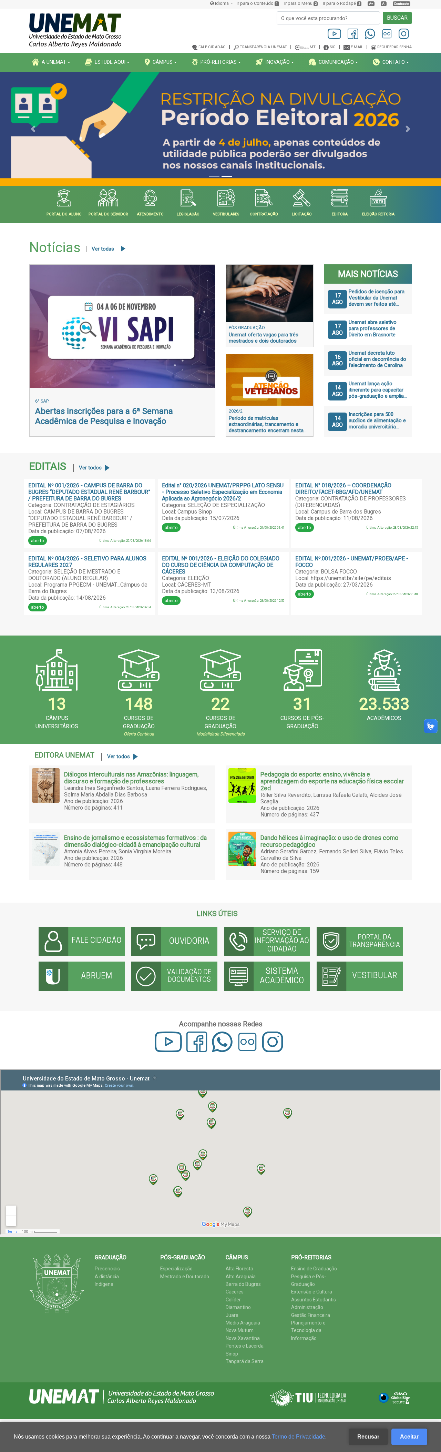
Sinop (232, 1354)
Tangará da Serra (245, 1361)
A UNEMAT (54, 62)
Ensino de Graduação (314, 1268)
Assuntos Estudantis (313, 1299)
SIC (333, 47)
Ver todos (90, 468)
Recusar (368, 1437)
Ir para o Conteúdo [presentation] (255, 3)
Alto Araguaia (241, 1276)
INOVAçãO (277, 62)
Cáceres (235, 1291)
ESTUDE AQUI (110, 62)
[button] (33, 129)
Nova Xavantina (243, 1338)
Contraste (401, 4)
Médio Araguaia (243, 1323)
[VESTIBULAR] (360, 976)
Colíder (233, 1299)
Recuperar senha (394, 47)
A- (384, 4)
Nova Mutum (240, 1330)
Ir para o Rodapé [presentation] (339, 3)
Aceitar (409, 1437)
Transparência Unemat (263, 47)
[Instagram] (404, 33)
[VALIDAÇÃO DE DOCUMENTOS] (174, 976)
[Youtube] (335, 33)
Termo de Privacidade (298, 1437)
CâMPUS (163, 62)
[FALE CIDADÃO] (81, 941)
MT (313, 47)
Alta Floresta (239, 1268)
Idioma (222, 3)
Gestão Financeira (310, 1315)
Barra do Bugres (243, 1284)
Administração (307, 1307)
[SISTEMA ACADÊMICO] (267, 976)
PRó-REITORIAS (219, 62)
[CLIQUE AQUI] (220, 129)
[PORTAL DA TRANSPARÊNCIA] (360, 941)
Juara (232, 1315)
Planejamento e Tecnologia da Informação (308, 1330)
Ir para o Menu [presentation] (298, 3)
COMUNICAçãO (336, 62)
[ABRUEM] (81, 976)
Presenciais (107, 1268)
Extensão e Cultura (311, 1291)
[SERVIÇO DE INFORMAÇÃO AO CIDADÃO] (267, 941)
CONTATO (393, 62)
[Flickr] (387, 33)
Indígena (104, 1284)
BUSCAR (397, 17)
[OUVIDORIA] (174, 941)
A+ (371, 4)
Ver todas (103, 249)
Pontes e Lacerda (245, 1346)
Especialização (176, 1268)
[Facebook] (353, 33)
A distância (107, 1276)
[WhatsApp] (370, 33)
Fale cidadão (212, 47)
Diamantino (238, 1307)
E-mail (357, 47)
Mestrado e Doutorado (184, 1276)
